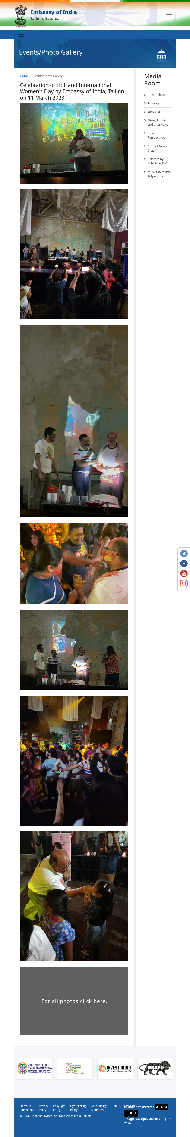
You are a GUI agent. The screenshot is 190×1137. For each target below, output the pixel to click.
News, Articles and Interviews (158, 122)
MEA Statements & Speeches (159, 174)
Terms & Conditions (27, 1108)
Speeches (154, 111)
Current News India (157, 148)
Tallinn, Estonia (45, 18)
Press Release (157, 95)
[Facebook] (184, 563)
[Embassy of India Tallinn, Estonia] (20, 16)
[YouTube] (184, 573)
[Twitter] (184, 553)
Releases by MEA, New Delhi (158, 161)
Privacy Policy (43, 1108)
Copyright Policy (59, 1108)
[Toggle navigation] (169, 16)
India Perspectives (156, 135)
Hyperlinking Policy (78, 1108)
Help (114, 1106)
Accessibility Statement (99, 1108)
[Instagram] (184, 583)
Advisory (154, 103)
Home (24, 76)
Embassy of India (53, 12)
